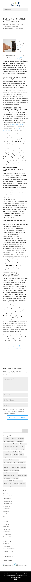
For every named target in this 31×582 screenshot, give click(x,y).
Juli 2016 (5, 521)
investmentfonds (7, 462)
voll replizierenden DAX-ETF (16, 124)
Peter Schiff (6, 465)
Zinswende (15, 483)
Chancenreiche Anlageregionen (11, 446)
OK (15, 579)
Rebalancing (13, 465)
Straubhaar (23, 467)
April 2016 (6, 524)
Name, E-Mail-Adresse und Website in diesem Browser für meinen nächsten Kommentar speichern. (14, 411)
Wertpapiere (15, 478)
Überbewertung (7, 486)
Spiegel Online (21, 58)
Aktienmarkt (21, 438)
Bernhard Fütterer (10, 24)
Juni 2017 (5, 514)
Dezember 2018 (7, 503)
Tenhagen (6, 470)
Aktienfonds (6, 438)
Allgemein (6, 26)
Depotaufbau (7, 449)
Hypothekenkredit (8, 459)
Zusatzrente (22, 483)
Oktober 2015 (7, 537)
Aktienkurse (13, 438)
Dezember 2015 (7, 531)
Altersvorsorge (13, 26)
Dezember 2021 (7, 496)
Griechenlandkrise (22, 457)
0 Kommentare (19, 28)
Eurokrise (21, 454)
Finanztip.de (20, 48)
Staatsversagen (15, 467)
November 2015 (7, 534)
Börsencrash (23, 444)
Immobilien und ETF (8, 551)
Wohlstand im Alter (17, 480)
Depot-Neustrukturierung (10, 549)
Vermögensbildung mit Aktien (10, 473)
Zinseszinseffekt (7, 483)
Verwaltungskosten (22, 475)
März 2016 (6, 526)
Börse (17, 444)
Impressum (6, 554)
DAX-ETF (22, 446)
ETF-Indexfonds (7, 454)
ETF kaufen (15, 454)
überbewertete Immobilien (19, 486)
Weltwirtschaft (7, 478)
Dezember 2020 (7, 498)
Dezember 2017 (7, 508)
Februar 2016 (6, 529)
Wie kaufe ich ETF (8, 480)
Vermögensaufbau (8, 28)
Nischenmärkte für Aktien (19, 462)
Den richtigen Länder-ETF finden (12, 347)
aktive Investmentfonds (9, 441)
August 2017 (6, 511)
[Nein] (29, 577)
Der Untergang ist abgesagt (17, 449)
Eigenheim (15, 451)
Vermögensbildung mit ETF (10, 475)
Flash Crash (13, 457)
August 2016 (6, 519)
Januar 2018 (6, 506)
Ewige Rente (6, 457)
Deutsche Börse (7, 451)
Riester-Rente (7, 467)
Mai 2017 (5, 516)
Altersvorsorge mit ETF (9, 444)
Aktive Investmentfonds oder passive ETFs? (15, 345)
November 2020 (7, 501)
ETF (20, 451)
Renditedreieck (21, 465)
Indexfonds (16, 459)
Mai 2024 (5, 493)
